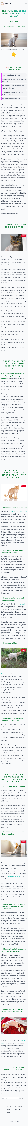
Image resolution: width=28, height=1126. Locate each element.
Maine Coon (5, 674)
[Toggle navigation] (26, 3)
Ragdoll (22, 604)
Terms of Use (18, 1109)
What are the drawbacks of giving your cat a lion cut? (12, 93)
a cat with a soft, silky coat (18, 511)
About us (8, 1107)
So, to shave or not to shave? (11, 99)
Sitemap (8, 1112)
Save (24, 235)
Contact (8, 1109)
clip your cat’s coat (14, 876)
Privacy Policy (18, 1107)
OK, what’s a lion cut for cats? (11, 75)
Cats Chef (8, 4)
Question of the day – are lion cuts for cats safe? (14, 80)
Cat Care (14, 21)
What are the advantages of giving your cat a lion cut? (13, 87)
